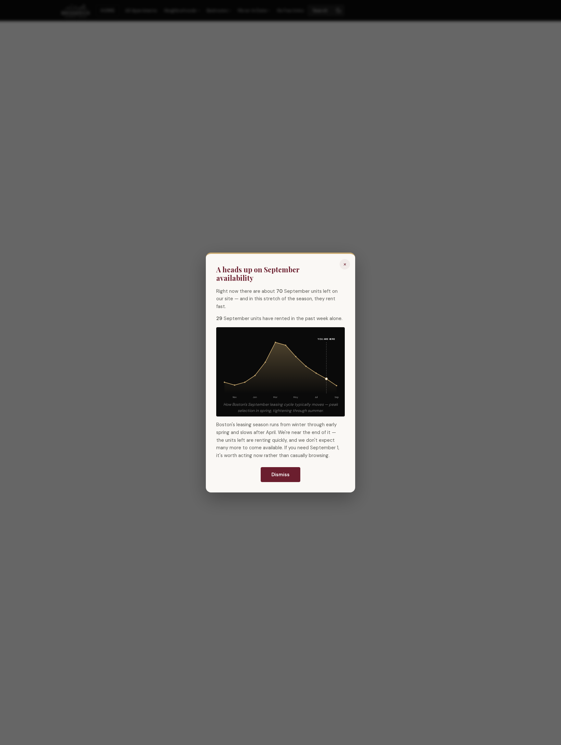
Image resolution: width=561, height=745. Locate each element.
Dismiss (280, 475)
